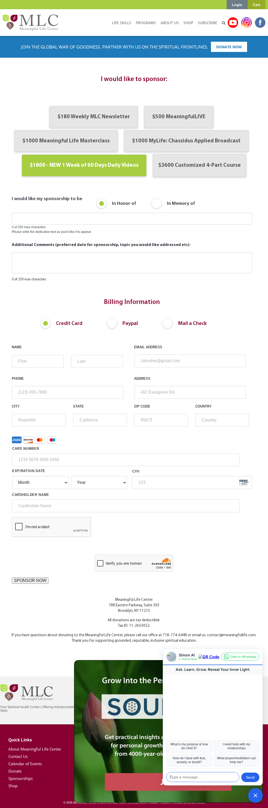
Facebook (260, 22)
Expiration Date (28, 471)
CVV (136, 471)
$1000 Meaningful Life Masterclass (66, 141)
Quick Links (20, 740)
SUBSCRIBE (207, 22)
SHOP (188, 22)
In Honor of (124, 203)
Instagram (246, 22)
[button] (255, 795)
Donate (14, 771)
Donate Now (229, 46)
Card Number (25, 449)
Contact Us (18, 756)
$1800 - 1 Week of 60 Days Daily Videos (84, 165)
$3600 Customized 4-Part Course (199, 165)
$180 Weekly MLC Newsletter (94, 117)
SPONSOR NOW (30, 580)
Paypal (130, 323)
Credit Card (69, 323)
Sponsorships (20, 778)
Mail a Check (192, 323)
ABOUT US (170, 22)
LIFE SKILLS (121, 22)
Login (237, 5)
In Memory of (181, 203)
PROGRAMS (146, 22)
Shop (13, 785)
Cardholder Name (30, 495)
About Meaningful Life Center (34, 749)
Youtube (233, 22)
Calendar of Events (25, 763)
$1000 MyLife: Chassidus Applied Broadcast (186, 141)
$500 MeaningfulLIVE (178, 117)
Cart (256, 5)
